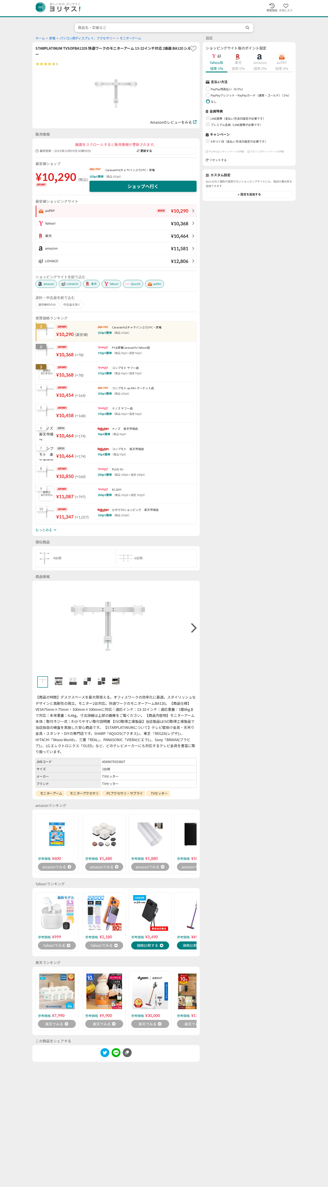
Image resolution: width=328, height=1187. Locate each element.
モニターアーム (130, 38)
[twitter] (104, 1053)
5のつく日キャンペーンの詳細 (267, 151)
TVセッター (159, 793)
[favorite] (193, 48)
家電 (52, 38)
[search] (248, 27)
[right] (193, 628)
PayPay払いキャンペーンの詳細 (226, 151)
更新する (146, 151)
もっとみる (43, 530)
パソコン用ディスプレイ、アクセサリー (87, 38)
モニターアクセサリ (84, 793)
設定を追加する (251, 194)
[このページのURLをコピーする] (127, 1052)
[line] (116, 1053)
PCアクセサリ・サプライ (124, 793)
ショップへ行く (143, 186)
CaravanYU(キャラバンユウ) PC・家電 (130, 170)
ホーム (40, 38)
